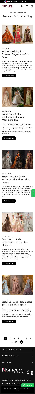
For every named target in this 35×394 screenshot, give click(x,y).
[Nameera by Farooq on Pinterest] (28, 373)
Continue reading (9, 76)
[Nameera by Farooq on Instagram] (32, 373)
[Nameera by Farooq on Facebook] (28, 371)
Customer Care (10, 356)
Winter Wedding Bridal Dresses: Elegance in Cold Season (15, 54)
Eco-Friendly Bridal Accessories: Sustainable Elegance (14, 242)
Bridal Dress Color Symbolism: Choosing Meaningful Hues (13, 117)
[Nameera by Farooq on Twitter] (32, 371)
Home (11, 12)
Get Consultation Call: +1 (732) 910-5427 (17, 389)
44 (16, 342)
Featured (7, 362)
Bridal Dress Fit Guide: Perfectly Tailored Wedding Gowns (16, 179)
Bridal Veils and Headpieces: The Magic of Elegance (17, 303)
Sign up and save (11, 349)
